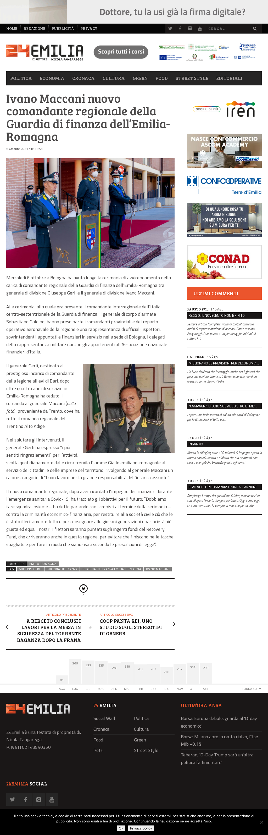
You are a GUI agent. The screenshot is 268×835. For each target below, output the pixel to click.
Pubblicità (63, 28)
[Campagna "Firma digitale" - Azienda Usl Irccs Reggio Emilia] (172, 61)
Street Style (192, 78)
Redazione (34, 28)
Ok (121, 828)
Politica (21, 78)
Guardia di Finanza (62, 569)
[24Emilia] (44, 53)
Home (11, 28)
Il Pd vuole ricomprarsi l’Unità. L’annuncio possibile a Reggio (225, 487)
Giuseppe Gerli (30, 569)
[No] (261, 822)
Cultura (114, 78)
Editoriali (229, 78)
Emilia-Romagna (43, 564)
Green (140, 78)
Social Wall (104, 718)
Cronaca (83, 78)
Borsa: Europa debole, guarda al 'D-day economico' (219, 722)
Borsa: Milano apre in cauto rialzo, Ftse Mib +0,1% (219, 740)
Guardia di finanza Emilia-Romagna (111, 569)
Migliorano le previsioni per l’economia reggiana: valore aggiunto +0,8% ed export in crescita (225, 363)
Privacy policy (141, 828)
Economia (52, 78)
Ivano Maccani (158, 569)
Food (161, 78)
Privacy (88, 28)
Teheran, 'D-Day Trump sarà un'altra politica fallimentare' (217, 758)
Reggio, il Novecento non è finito (217, 315)
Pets (98, 750)
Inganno (196, 444)
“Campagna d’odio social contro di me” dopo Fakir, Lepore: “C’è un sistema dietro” (225, 406)
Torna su (249, 688)
